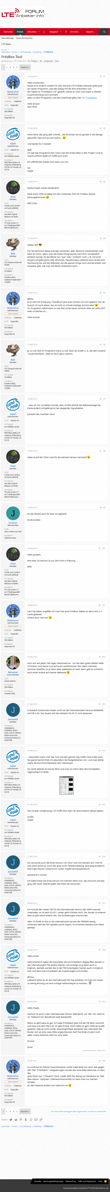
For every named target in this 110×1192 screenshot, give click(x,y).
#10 (104, 548)
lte (41, 61)
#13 (104, 704)
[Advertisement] (55, 1153)
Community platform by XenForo (86, 1188)
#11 (104, 605)
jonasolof (13, 719)
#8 (104, 451)
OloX (13, 196)
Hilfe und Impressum (87, 1181)
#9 (104, 507)
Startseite (8, 31)
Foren (20, 31)
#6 (104, 344)
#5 (104, 293)
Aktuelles (32, 31)
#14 (104, 750)
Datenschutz (70, 1181)
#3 (104, 181)
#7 (104, 399)
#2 (104, 128)
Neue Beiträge (7, 38)
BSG (13, 253)
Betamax (13, 672)
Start (100, 1181)
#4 (104, 238)
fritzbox (34, 61)
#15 (104, 804)
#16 (104, 856)
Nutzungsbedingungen (53, 1181)
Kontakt (37, 1181)
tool (56, 61)
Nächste (24, 67)
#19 (104, 1001)
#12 (104, 657)
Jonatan (13, 522)
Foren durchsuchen (24, 38)
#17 (104, 903)
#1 (104, 76)
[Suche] (104, 31)
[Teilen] (100, 76)
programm (48, 61)
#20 (104, 1061)
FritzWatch (91, 97)
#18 (104, 950)
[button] (39, 31)
